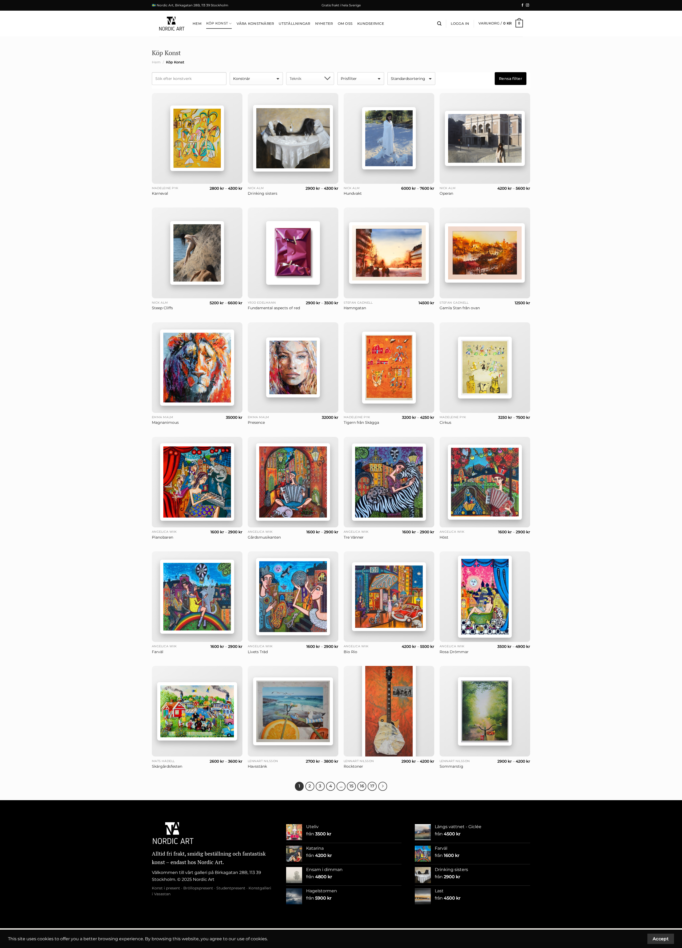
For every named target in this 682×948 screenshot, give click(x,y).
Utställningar (294, 24)
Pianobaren (162, 537)
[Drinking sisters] (293, 138)
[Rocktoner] (389, 711)
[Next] (382, 786)
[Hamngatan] (389, 253)
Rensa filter (510, 78)
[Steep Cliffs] (197, 252)
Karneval (160, 193)
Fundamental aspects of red (274, 308)
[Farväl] (197, 597)
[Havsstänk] (293, 711)
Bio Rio (350, 651)
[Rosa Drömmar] (485, 597)
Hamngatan (355, 308)
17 (372, 786)
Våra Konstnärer (255, 24)
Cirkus (445, 422)
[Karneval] (197, 138)
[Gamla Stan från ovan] (485, 253)
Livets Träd (258, 651)
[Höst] (485, 482)
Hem (197, 24)
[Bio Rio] (389, 596)
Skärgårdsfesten (167, 766)
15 (352, 786)
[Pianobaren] (197, 482)
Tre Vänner (354, 537)
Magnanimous (165, 422)
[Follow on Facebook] (522, 5)
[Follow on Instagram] (527, 5)
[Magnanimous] (197, 367)
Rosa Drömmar (454, 651)
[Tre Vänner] (389, 482)
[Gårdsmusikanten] (293, 482)
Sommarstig (451, 766)
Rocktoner (353, 766)
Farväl (157, 651)
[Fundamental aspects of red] (293, 252)
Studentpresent (230, 888)
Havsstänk (257, 766)
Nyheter (324, 24)
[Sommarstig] (485, 711)
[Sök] (439, 23)
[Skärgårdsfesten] (197, 711)
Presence (256, 422)
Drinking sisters (262, 193)
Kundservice (370, 24)
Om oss (345, 24)
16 (362, 786)
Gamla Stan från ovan (460, 308)
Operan (446, 193)
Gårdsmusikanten (264, 537)
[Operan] (485, 138)
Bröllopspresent (198, 888)
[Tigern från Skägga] (389, 368)
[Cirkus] (485, 367)
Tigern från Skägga (361, 422)
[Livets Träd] (293, 596)
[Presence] (293, 367)
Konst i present (166, 888)
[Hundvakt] (389, 138)
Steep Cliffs (162, 308)
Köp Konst (217, 23)
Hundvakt (353, 193)
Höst (444, 537)
